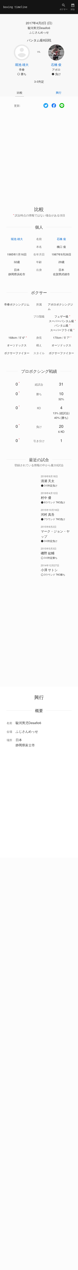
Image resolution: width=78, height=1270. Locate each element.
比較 (19, 92)
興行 (58, 92)
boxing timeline (15, 7)
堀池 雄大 (17, 239)
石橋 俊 (61, 239)
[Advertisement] (39, 153)
